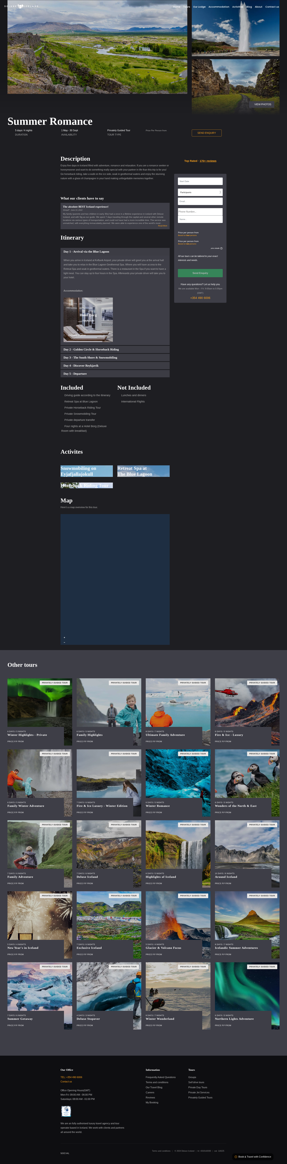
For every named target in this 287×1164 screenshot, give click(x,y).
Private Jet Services (184, 43)
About (247, 23)
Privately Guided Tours (173, 33)
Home (152, 23)
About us (153, 43)
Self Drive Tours (220, 33)
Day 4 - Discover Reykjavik (81, 365)
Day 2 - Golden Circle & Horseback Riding (91, 349)
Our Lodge (192, 23)
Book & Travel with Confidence (254, 1156)
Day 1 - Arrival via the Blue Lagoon (86, 251)
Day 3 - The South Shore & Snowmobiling (90, 357)
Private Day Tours (198, 33)
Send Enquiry (206, 133)
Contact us (277, 23)
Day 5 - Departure (75, 373)
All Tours (153, 33)
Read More (162, 226)
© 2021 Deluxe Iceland (159, 48)
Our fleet (166, 43)
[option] (200, 210)
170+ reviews (208, 160)
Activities (227, 23)
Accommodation (209, 23)
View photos (130, 104)
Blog (237, 23)
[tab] (115, 251)
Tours (161, 23)
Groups (236, 33)
